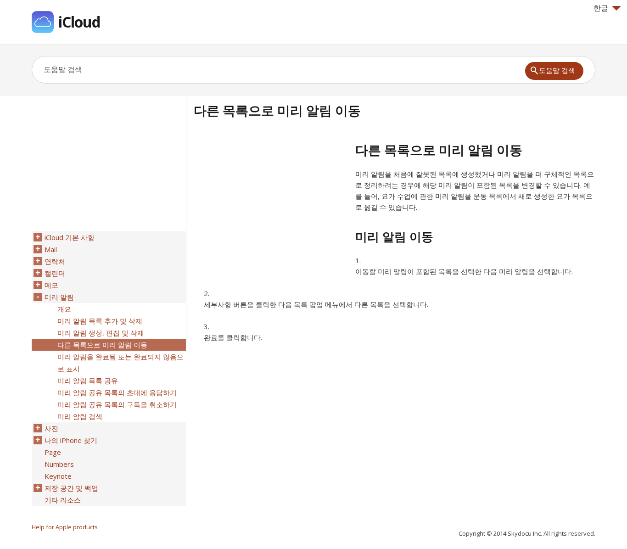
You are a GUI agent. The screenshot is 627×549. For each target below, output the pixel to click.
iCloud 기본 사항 (70, 237)
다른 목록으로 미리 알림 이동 (102, 344)
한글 (600, 8)
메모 (51, 285)
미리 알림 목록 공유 (87, 380)
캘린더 (55, 273)
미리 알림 (59, 297)
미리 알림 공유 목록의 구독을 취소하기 (117, 404)
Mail (51, 249)
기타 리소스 (63, 499)
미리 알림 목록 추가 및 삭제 (99, 320)
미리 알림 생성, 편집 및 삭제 (100, 332)
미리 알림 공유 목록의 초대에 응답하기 (117, 392)
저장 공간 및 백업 (71, 488)
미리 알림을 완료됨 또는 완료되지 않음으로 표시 (120, 362)
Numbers (59, 464)
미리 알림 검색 (79, 416)
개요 (64, 309)
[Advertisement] (271, 206)
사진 (51, 428)
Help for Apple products (65, 527)
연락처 (55, 261)
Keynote (58, 476)
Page (53, 452)
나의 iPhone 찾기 (71, 440)
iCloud (79, 22)
